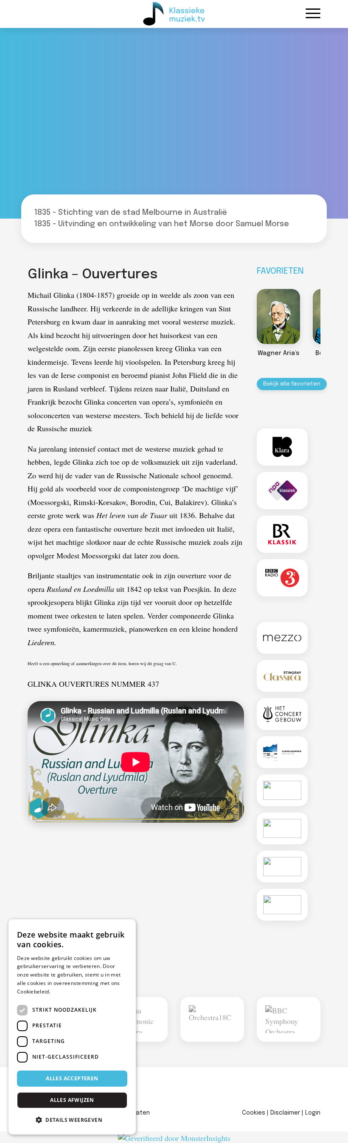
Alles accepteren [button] (72, 1078)
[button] (72, 1120)
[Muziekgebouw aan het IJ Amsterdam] (282, 828)
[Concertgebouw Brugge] (282, 904)
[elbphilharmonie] (282, 752)
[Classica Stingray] (282, 675)
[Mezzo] (282, 637)
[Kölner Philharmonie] (282, 866)
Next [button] (329, 316)
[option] (278, 325)
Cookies (253, 1113)
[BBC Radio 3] (282, 578)
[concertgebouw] (282, 714)
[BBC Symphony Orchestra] (288, 1019)
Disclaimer (285, 1113)
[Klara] (282, 447)
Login (312, 1113)
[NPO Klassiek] (282, 490)
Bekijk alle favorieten (291, 384)
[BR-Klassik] (282, 534)
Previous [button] (248, 316)
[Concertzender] (282, 790)
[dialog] (72, 1027)
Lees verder (66, 991)
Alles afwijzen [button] (72, 1100)
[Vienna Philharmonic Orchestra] (135, 1019)
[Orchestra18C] (212, 1019)
